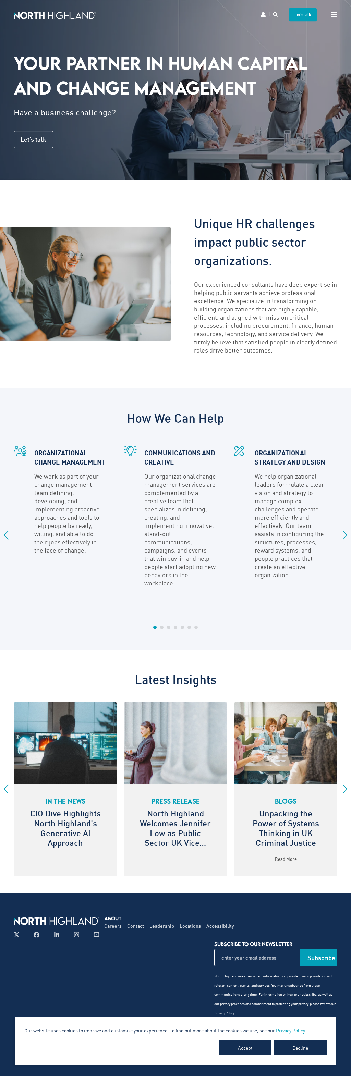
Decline (300, 1047)
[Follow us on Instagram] (77, 935)
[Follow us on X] (19, 935)
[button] (155, 627)
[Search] (276, 14)
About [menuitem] (112, 918)
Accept (245, 1047)
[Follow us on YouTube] (94, 935)
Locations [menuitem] (190, 926)
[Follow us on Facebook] (36, 935)
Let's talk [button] (302, 14)
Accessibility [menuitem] (220, 926)
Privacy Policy (290, 1030)
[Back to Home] (55, 14)
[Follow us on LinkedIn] (57, 935)
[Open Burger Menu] (334, 15)
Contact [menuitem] (135, 926)
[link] (285, 789)
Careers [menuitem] (113, 926)
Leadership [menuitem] (161, 926)
